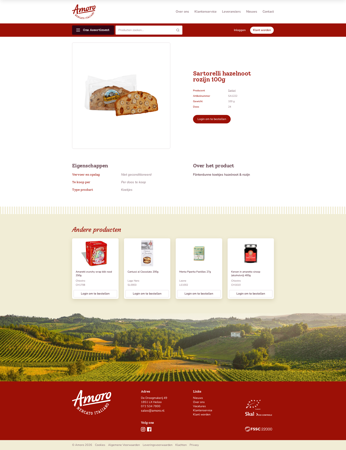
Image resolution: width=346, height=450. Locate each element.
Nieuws (251, 11)
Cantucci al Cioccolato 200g (143, 271)
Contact (268, 11)
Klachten (181, 445)
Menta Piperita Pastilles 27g (195, 271)
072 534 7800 (150, 406)
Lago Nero (133, 280)
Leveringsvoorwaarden (157, 445)
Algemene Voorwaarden (124, 445)
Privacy (194, 445)
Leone (182, 280)
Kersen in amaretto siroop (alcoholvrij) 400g (245, 273)
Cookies (100, 445)
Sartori (232, 90)
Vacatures (199, 406)
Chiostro (80, 280)
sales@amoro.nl (152, 410)
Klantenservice (205, 11)
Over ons (182, 11)
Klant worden (201, 414)
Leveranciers (231, 11)
